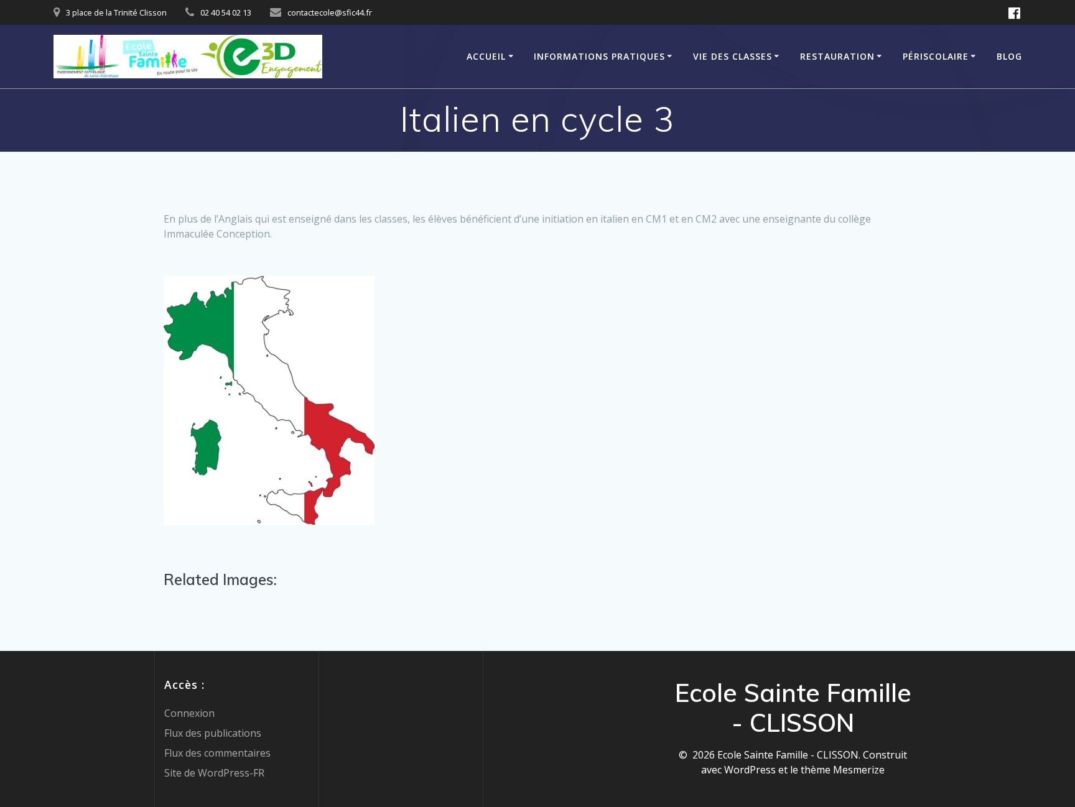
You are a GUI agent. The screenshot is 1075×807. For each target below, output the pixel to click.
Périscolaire (936, 56)
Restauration (837, 56)
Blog (1009, 56)
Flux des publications (212, 733)
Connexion (189, 713)
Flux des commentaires (217, 753)
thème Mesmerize (843, 770)
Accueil (486, 56)
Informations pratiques (599, 56)
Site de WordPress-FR (214, 773)
